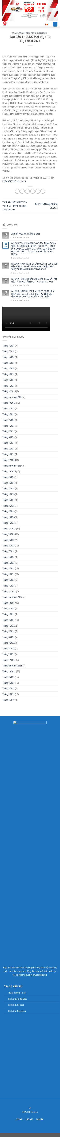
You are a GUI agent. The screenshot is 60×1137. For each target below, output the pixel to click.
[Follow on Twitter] (32, 1103)
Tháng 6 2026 (8, 357)
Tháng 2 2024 (8, 517)
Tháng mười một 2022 (12, 597)
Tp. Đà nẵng (19, 1005)
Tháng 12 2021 (9, 660)
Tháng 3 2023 (8, 574)
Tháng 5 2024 (8, 500)
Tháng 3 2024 (8, 511)
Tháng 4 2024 (8, 505)
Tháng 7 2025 (8, 420)
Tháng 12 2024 (9, 460)
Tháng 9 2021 (8, 677)
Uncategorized (41, 33)
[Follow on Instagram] (28, 1103)
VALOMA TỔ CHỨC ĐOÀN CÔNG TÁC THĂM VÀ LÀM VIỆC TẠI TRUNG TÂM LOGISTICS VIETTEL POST (34, 280)
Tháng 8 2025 (8, 414)
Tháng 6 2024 (8, 494)
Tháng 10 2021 (9, 671)
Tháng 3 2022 (8, 643)
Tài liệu (15, 33)
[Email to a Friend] (32, 191)
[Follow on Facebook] (25, 1103)
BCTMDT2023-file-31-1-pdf (14, 181)
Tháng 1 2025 (8, 454)
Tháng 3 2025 (8, 443)
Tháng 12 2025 (9, 391)
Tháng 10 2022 (9, 603)
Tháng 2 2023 (8, 580)
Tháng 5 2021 (8, 694)
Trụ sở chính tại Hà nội (17, 993)
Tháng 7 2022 (8, 620)
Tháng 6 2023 (8, 557)
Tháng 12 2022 (9, 591)
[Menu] (55, 24)
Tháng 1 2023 (8, 585)
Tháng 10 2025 (9, 403)
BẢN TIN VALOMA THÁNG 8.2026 (25, 233)
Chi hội (11, 1005)
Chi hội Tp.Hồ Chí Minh (17, 999)
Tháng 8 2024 (8, 483)
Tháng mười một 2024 (12, 465)
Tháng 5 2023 (8, 563)
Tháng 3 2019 (8, 700)
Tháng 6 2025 (8, 426)
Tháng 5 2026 (8, 363)
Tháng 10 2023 (9, 534)
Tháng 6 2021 (8, 688)
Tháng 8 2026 (8, 345)
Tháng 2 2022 (8, 648)
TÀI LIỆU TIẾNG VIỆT (26, 33)
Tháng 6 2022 (8, 625)
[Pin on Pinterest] (37, 191)
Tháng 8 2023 (8, 545)
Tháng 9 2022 (8, 608)
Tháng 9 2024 (8, 477)
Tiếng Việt (41, 24)
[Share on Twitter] (27, 191)
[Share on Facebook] (22, 191)
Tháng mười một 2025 (12, 397)
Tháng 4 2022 (8, 637)
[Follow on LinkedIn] (35, 1103)
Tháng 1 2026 (8, 385)
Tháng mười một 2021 (12, 665)
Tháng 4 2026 (8, 368)
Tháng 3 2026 (8, 374)
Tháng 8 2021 (8, 683)
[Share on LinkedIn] (42, 191)
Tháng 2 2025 (8, 448)
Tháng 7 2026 (8, 351)
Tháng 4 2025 (8, 437)
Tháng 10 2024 (9, 471)
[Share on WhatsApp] (17, 191)
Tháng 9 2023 (8, 540)
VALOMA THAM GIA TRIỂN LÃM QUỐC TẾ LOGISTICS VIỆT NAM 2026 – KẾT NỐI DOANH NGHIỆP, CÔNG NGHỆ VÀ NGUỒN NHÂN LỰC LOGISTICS (34, 267)
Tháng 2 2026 (8, 380)
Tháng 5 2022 (8, 631)
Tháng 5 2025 (8, 431)
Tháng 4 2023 (8, 568)
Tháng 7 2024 (8, 488)
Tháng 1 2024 (8, 523)
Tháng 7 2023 (8, 551)
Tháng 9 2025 (8, 408)
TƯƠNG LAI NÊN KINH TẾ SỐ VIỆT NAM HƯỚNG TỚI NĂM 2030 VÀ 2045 (14, 206)
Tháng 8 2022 (8, 614)
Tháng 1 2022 (8, 654)
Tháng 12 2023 (9, 528)
